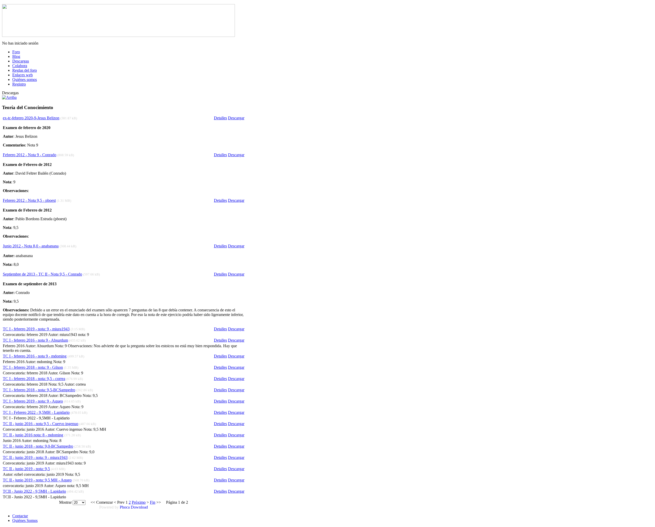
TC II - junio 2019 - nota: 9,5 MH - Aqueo (37, 480)
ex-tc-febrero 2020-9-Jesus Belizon (31, 118)
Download (139, 507)
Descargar (236, 118)
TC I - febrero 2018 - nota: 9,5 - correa (34, 378)
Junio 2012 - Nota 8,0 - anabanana (31, 246)
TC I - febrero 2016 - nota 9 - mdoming (35, 356)
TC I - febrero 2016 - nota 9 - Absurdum (35, 340)
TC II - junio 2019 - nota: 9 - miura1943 (35, 457)
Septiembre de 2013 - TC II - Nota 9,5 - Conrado (42, 274)
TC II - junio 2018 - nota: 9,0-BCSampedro (38, 446)
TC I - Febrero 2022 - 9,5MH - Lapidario (36, 412)
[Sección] (9, 97)
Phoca (125, 507)
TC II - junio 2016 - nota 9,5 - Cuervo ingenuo (40, 423)
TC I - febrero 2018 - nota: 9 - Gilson (33, 367)
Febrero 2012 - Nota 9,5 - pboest (29, 200)
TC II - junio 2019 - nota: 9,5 (26, 469)
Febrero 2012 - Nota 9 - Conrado (29, 155)
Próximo (139, 502)
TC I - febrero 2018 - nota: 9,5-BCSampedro (39, 390)
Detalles (220, 118)
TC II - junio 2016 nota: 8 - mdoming (33, 435)
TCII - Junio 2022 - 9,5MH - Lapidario (34, 491)
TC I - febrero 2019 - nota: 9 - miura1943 (36, 329)
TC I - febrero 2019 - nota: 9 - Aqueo (33, 401)
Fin (152, 502)
